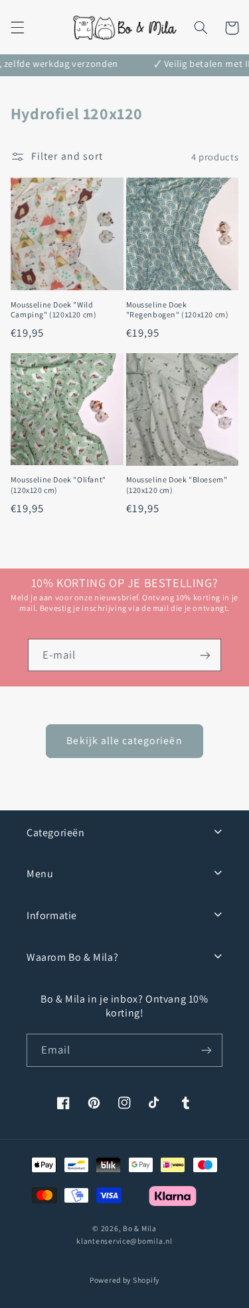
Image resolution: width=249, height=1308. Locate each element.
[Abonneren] (205, 655)
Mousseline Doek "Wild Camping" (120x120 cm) (54, 310)
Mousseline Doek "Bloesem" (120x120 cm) (177, 484)
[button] (17, 28)
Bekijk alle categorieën (124, 740)
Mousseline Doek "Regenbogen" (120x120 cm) (177, 310)
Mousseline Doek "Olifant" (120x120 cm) (58, 484)
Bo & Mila (140, 1228)
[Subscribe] (206, 1050)
